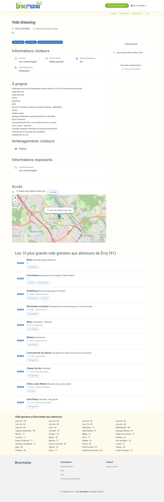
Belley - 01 (86, 434)
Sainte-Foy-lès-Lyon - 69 (92, 450)
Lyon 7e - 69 (87, 424)
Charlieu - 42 (20, 450)
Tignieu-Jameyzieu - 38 (25, 431)
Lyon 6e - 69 (54, 424)
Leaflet (84, 242)
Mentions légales (67, 466)
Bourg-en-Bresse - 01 (124, 431)
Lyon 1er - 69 (20, 421)
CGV (62, 475)
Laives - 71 (120, 444)
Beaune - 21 (54, 440)
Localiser (53, 192)
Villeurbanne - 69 (123, 427)
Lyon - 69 (52, 427)
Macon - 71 (20, 434)
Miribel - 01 (87, 440)
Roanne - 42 (121, 437)
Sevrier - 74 (53, 447)
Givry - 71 (86, 437)
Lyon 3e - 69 (87, 421)
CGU (62, 470)
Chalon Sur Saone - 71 (125, 434)
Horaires (22, 58)
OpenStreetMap (93, 242)
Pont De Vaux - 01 (89, 447)
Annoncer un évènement (117, 5)
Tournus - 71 (20, 437)
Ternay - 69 (120, 447)
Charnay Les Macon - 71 (25, 444)
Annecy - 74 (54, 434)
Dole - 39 (19, 447)
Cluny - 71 (53, 450)
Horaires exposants (26, 167)
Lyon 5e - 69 (20, 424)
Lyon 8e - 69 (121, 424)
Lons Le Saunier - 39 (57, 444)
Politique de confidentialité (70, 479)
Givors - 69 (86, 444)
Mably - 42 (53, 437)
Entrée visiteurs (55, 58)
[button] (139, 5)
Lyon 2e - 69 (54, 421)
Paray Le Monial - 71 (24, 440)
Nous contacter (112, 466)
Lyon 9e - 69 (20, 427)
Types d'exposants (26, 67)
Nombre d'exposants (87, 58)
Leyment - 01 (54, 431)
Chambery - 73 (88, 427)
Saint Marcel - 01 (89, 431)
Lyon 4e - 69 (121, 421)
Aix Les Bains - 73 (123, 440)
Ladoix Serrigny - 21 (124, 450)
